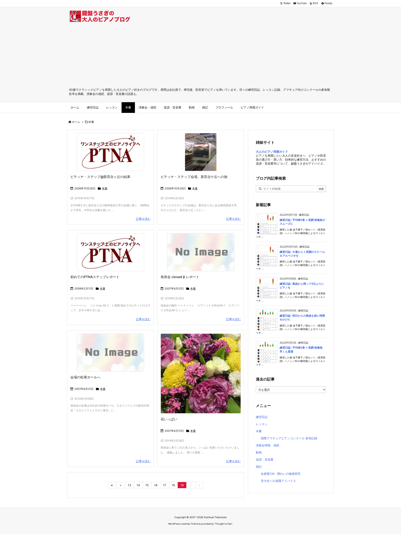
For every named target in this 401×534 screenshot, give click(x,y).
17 (164, 485)
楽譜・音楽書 (264, 459)
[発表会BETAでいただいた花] (201, 374)
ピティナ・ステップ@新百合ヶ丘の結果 (100, 177)
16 (155, 485)
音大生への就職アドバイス (278, 480)
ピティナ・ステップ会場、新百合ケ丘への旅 (194, 177)
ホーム (76, 121)
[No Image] (201, 252)
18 (173, 485)
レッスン (262, 424)
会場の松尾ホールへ (85, 377)
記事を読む (143, 218)
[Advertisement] (200, 56)
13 (129, 485)
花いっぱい (169, 419)
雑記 (259, 466)
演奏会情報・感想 (267, 445)
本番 (104, 188)
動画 (259, 452)
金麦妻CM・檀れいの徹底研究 (281, 473)
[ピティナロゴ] (110, 152)
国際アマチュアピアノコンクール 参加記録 (289, 438)
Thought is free (223, 523)
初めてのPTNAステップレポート (94, 277)
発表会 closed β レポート (180, 277)
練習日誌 (262, 417)
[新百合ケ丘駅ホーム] (201, 152)
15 (147, 485)
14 (138, 485)
